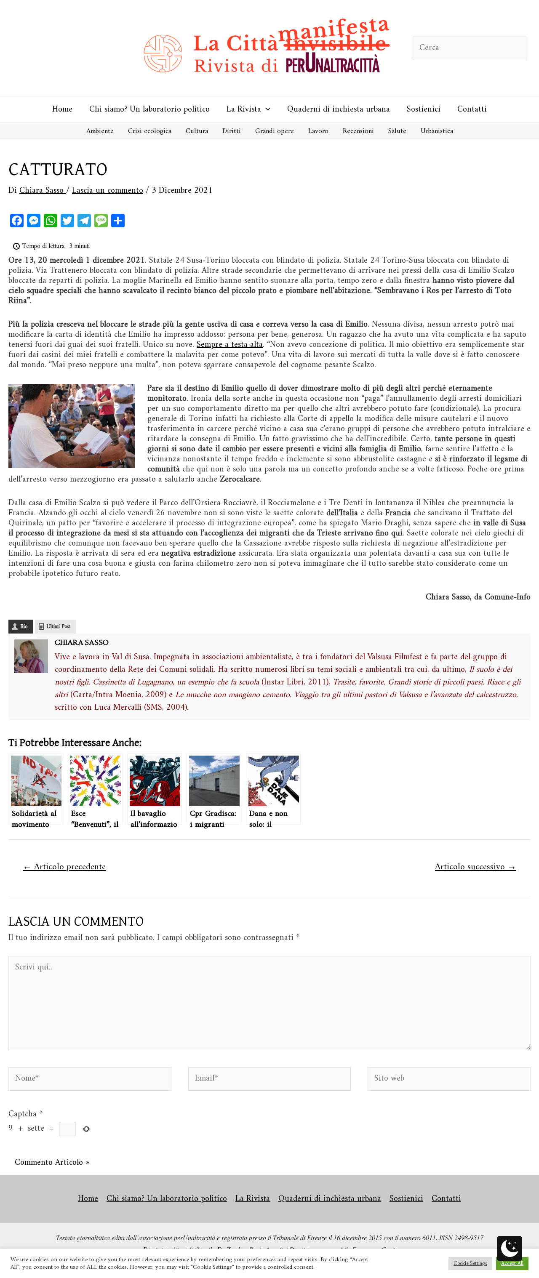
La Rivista (244, 109)
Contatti (472, 109)
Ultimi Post (58, 626)
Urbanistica (437, 131)
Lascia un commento (107, 191)
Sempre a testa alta (230, 345)
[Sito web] (449, 1080)
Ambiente (100, 131)
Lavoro (318, 131)
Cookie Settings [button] (470, 1263)
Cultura (197, 131)
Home (62, 109)
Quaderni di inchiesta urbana (338, 109)
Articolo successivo (475, 867)
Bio (23, 626)
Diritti (231, 131)
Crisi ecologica (149, 131)
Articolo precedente (64, 867)
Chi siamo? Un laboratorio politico (149, 109)
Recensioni (358, 131)
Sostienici (423, 109)
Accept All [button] (512, 1263)
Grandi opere (274, 131)
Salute (397, 131)
